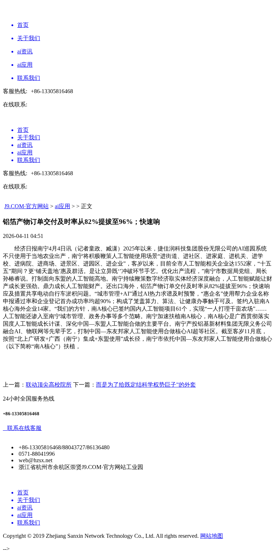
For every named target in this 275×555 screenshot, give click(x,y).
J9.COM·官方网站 (26, 206)
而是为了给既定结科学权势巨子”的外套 (146, 385)
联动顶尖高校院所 (49, 385)
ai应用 (62, 206)
